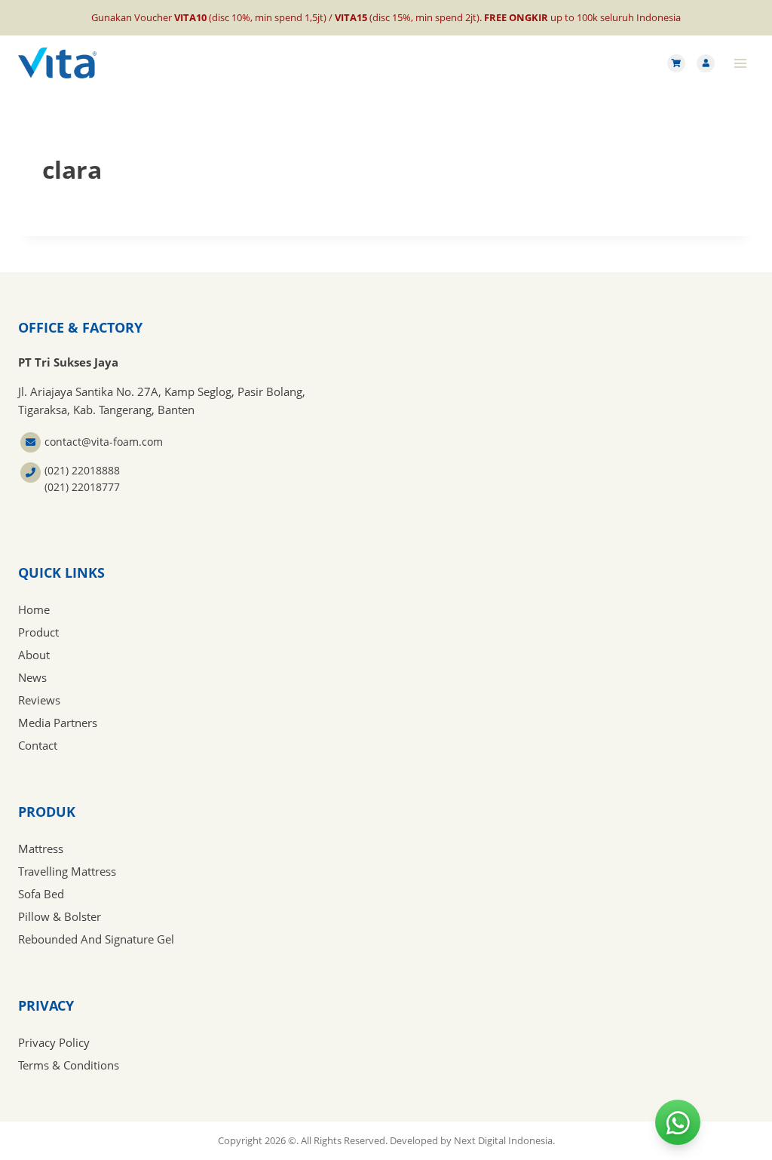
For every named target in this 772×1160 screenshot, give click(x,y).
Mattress (40, 848)
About (34, 654)
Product (38, 632)
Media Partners (57, 722)
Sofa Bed (41, 893)
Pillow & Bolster (59, 916)
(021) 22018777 (82, 487)
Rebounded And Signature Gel (96, 939)
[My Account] (705, 63)
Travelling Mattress (67, 871)
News (32, 677)
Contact (37, 745)
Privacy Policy (54, 1042)
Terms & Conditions (68, 1065)
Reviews (39, 699)
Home (34, 609)
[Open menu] (740, 63)
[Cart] (676, 63)
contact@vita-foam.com (103, 441)
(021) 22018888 (82, 470)
